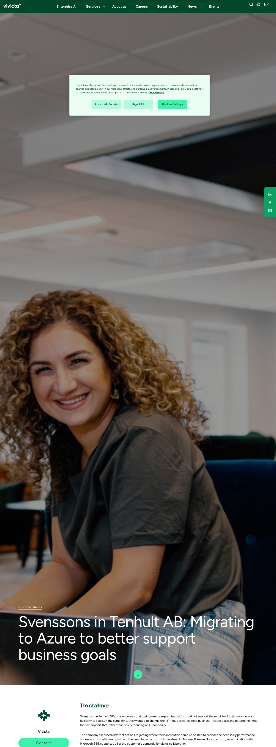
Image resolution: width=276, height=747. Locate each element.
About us (119, 6)
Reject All (138, 104)
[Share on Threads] (270, 209)
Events (214, 6)
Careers (142, 6)
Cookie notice (156, 92)
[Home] (12, 5)
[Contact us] (266, 4)
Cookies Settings (172, 104)
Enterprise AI (67, 6)
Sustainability (167, 6)
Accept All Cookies (106, 104)
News (192, 6)
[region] (139, 95)
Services (93, 6)
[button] (94, 6)
